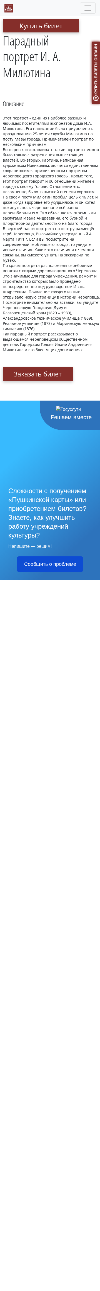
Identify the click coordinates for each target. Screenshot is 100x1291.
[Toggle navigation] (88, 8)
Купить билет (40, 25)
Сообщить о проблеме (50, 564)
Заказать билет (38, 374)
